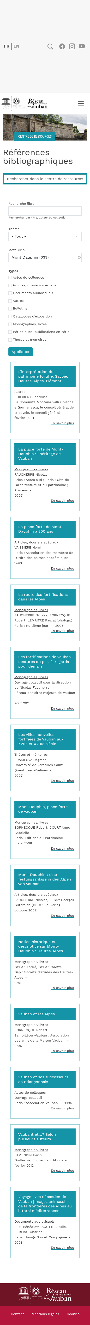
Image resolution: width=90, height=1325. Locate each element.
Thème (13, 229)
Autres (18, 301)
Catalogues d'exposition (32, 316)
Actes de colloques (28, 277)
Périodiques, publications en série (41, 332)
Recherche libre (21, 203)
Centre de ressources (35, 136)
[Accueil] (25, 103)
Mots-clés (16, 250)
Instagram (72, 46)
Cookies (73, 1314)
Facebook (62, 46)
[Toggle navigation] (81, 103)
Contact (17, 1314)
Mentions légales (45, 1314)
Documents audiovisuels (33, 293)
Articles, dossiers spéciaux (34, 285)
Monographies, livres (30, 324)
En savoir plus (62, 423)
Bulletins (20, 308)
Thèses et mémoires (29, 339)
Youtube (82, 46)
